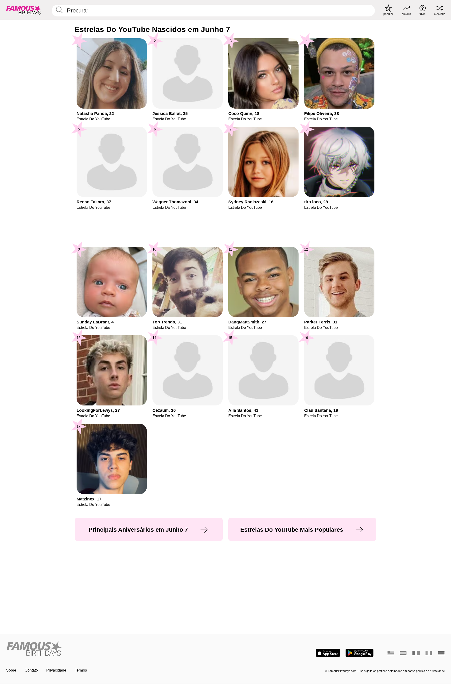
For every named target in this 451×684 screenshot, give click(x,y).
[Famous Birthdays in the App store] (328, 653)
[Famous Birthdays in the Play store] (359, 653)
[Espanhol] (403, 653)
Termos (81, 670)
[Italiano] (428, 653)
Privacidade (56, 670)
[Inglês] (390, 653)
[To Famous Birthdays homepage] (24, 9)
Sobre (11, 670)
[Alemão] (441, 653)
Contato (31, 670)
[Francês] (416, 653)
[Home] (114, 649)
